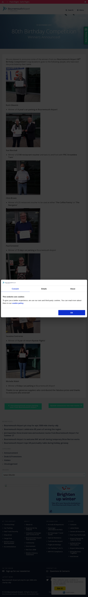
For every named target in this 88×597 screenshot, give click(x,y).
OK (71, 313)
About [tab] (72, 289)
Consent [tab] (15, 289)
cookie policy (17, 303)
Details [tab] (44, 289)
